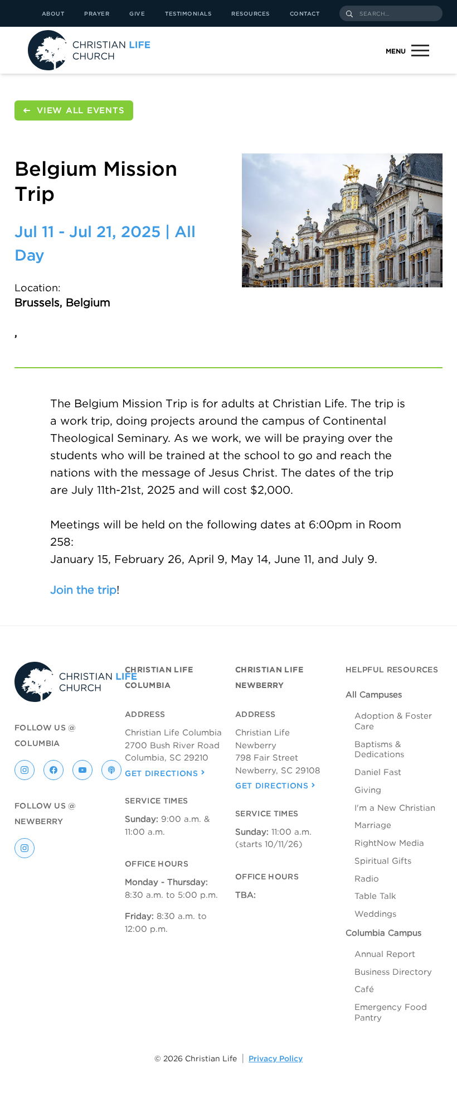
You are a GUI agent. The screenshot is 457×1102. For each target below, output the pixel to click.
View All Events (80, 110)
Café (364, 989)
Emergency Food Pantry (390, 1012)
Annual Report (384, 954)
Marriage (372, 825)
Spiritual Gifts (382, 861)
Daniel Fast (377, 772)
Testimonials (188, 13)
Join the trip (83, 589)
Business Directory (393, 972)
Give (137, 13)
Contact (305, 13)
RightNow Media (389, 843)
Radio (366, 879)
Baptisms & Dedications (379, 749)
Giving (367, 790)
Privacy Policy (276, 1058)
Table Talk (375, 896)
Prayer (96, 13)
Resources (250, 13)
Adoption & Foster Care (393, 721)
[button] (403, 50)
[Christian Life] (89, 50)
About (53, 13)
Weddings (375, 914)
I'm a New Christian (394, 808)
